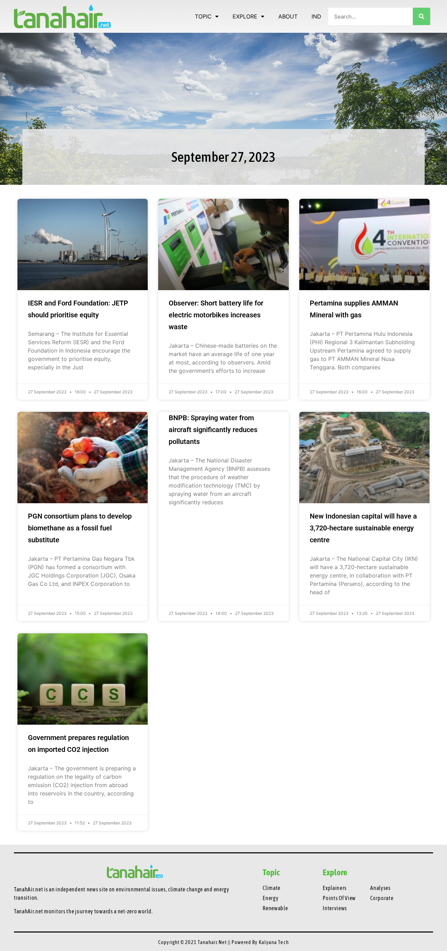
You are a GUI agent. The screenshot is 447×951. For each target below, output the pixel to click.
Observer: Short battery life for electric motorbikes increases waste (216, 315)
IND (316, 16)
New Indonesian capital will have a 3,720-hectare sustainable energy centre (363, 528)
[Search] (421, 16)
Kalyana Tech (274, 942)
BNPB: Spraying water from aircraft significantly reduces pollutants (213, 430)
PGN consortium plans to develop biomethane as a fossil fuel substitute (80, 528)
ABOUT (288, 16)
